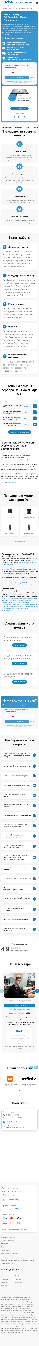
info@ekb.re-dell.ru (12, 1122)
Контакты (4, 1244)
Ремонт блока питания (9, 598)
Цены (27, 127)
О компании (5, 1250)
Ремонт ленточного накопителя (22, 604)
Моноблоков (19, 1276)
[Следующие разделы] (37, 127)
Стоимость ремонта (8, 1237)
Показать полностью (8, 482)
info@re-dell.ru (10, 1195)
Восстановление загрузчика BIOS (26, 598)
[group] (10, 1081)
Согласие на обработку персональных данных (17, 1260)
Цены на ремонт (19, 108)
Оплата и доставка (7, 1240)
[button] (37, 991)
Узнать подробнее (19, 645)
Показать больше (19, 541)
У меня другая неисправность (19, 432)
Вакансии (4, 1247)
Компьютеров (6, 1276)
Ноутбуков (18, 1282)
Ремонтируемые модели (9, 1253)
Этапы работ (18, 127)
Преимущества (6, 127)
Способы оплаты (7, 1263)
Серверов (18, 1279)
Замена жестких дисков (9, 600)
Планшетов (5, 1279)
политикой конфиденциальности (19, 82)
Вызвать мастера (20, 1005)
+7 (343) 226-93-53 (24, 2)
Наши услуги (5, 1257)
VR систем (4, 1282)
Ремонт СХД (20, 606)
